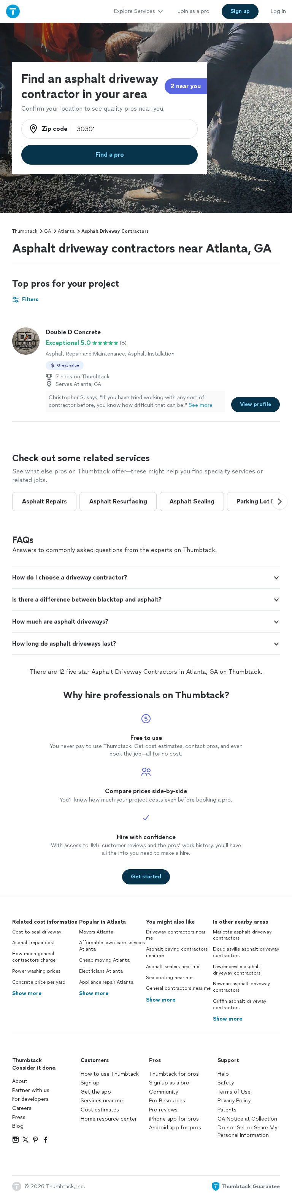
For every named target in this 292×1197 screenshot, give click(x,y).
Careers (22, 1108)
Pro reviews (163, 1110)
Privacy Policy (234, 1100)
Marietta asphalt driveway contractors (242, 935)
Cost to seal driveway (36, 932)
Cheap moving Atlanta (104, 960)
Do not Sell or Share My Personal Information (247, 1131)
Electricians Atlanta (101, 971)
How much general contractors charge (34, 957)
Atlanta (66, 231)
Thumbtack (24, 231)
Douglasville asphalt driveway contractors (246, 952)
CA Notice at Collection (247, 1119)
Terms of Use (234, 1092)
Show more (26, 993)
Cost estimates (100, 1110)
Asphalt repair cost (33, 942)
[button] (279, 501)
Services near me (102, 1100)
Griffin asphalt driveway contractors (239, 1004)
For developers (30, 1099)
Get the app (96, 1092)
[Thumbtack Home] (13, 11)
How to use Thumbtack (110, 1074)
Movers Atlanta (96, 932)
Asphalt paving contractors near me (177, 952)
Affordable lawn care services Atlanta (112, 946)
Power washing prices (36, 971)
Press (18, 1117)
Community (163, 1092)
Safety (225, 1083)
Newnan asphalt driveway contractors (241, 987)
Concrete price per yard (38, 982)
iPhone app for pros (174, 1119)
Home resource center (109, 1119)
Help (223, 1074)
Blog (18, 1126)
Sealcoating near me (169, 977)
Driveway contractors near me (175, 935)
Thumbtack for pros (174, 1074)
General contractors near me (178, 988)
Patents (226, 1110)
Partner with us (30, 1090)
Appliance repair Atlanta (106, 982)
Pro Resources (167, 1100)
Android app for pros (175, 1127)
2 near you (186, 86)
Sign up (90, 1083)
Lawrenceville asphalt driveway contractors (236, 970)
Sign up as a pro (169, 1083)
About (19, 1081)
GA (47, 231)
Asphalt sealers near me (172, 966)
